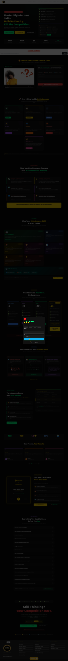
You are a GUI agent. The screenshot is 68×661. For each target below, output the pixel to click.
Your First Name (26, 334)
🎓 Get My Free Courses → (34, 339)
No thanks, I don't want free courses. (34, 342)
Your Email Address (27, 330)
